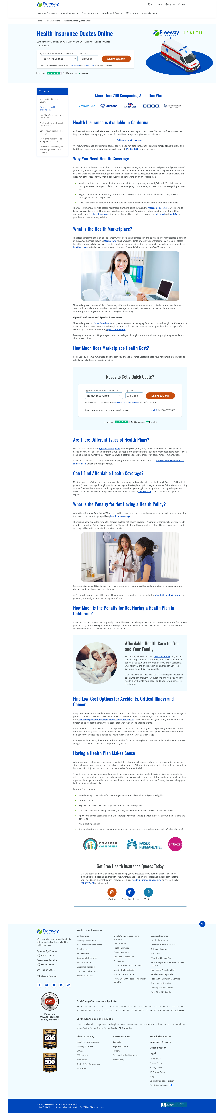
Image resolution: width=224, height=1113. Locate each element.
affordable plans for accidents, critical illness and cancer (106, 719)
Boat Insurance (83, 949)
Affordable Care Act (157, 207)
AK (78, 1006)
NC (78, 1010)
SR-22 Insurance (84, 962)
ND (82, 1010)
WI (163, 1010)
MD (155, 1006)
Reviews (116, 1050)
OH (111, 1010)
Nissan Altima (179, 1024)
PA (124, 1010)
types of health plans (109, 448)
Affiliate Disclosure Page (93, 1107)
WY (172, 1010)
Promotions (82, 1059)
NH (90, 1010)
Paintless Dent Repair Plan (162, 974)
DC (106, 1006)
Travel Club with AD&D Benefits (128, 965)
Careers (80, 1050)
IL (132, 1006)
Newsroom (81, 1068)
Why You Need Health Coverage (49, 100)
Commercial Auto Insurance (163, 944)
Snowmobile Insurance (87, 958)
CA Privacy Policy (157, 1072)
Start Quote (116, 59)
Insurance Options (52, 20)
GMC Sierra (139, 1024)
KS (139, 1006)
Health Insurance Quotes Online (77, 20)
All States (179, 1010)
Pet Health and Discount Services (165, 978)
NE (86, 1010)
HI (122, 1006)
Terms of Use (89, 65)
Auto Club (155, 953)
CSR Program (82, 1055)
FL (114, 1006)
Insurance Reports (160, 1042)
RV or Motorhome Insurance (89, 944)
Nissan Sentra (83, 1028)
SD (135, 1010)
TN (139, 1010)
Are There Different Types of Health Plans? (51, 124)
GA (117, 1006)
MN (168, 1006)
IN (135, 1006)
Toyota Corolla (110, 1028)
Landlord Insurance (159, 940)
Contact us (117, 1042)
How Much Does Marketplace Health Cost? (52, 116)
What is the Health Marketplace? (47, 108)
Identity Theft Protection (124, 970)
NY (107, 1010)
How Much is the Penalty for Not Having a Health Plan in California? (51, 149)
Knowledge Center (160, 1036)
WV (167, 1010)
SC (131, 1010)
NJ (95, 1010)
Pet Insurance (120, 961)
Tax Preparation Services (162, 987)
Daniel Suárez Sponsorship (88, 1064)
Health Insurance (121, 947)
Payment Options (121, 1046)
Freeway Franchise (85, 1046)
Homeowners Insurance (87, 971)
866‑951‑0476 (144, 491)
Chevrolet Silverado (85, 1024)
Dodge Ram (101, 1024)
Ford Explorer (113, 1024)
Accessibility (118, 1059)
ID (129, 1006)
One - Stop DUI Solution (161, 992)
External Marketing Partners (162, 1080)
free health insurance (99, 214)
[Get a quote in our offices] (148, 892)
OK (116, 1010)
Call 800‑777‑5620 (166, 410)
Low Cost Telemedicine (124, 956)
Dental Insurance (121, 952)
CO (98, 1006)
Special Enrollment (116, 329)
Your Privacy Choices (159, 1085)
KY (142, 1006)
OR (120, 1010)
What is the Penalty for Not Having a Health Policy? (51, 140)
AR (86, 1006)
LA (146, 1006)
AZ (90, 1006)
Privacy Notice (156, 1067)
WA (159, 1010)
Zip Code (84, 53)
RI (128, 1010)
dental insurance (162, 656)
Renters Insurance (85, 975)
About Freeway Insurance (88, 1042)
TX (143, 1010)
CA (94, 1006)
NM (98, 1010)
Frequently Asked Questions (125, 1055)
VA (151, 1010)
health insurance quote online (146, 879)
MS (178, 1006)
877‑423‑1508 (131, 149)
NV (103, 1010)
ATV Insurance (83, 953)
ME (160, 1006)
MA (150, 1006)
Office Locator (158, 1047)
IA (125, 1006)
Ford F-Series (127, 1024)
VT (155, 1010)
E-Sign (152, 1076)
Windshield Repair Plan (161, 958)
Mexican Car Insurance (124, 974)
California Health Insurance (130, 140)
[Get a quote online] (112, 892)
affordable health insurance (168, 595)
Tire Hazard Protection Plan (163, 970)
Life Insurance (120, 943)
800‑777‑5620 (87, 883)
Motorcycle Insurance (86, 940)
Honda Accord (152, 1024)
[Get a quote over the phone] (130, 892)
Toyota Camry (96, 1028)
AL (82, 1006)
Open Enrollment (102, 323)
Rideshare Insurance (160, 949)
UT (147, 1010)
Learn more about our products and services (107, 410)
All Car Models (125, 1028)
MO (173, 1006)
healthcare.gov (80, 247)
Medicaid (160, 214)
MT (182, 1006)
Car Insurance (83, 936)
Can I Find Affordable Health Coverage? (51, 132)
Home (39, 20)
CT (102, 1006)
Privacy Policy (74, 65)
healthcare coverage (120, 516)
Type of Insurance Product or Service (56, 53)
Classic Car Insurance (86, 966)
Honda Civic (165, 1024)
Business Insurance (159, 936)
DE (110, 1006)
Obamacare (110, 240)
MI (164, 1006)
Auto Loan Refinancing (161, 983)
